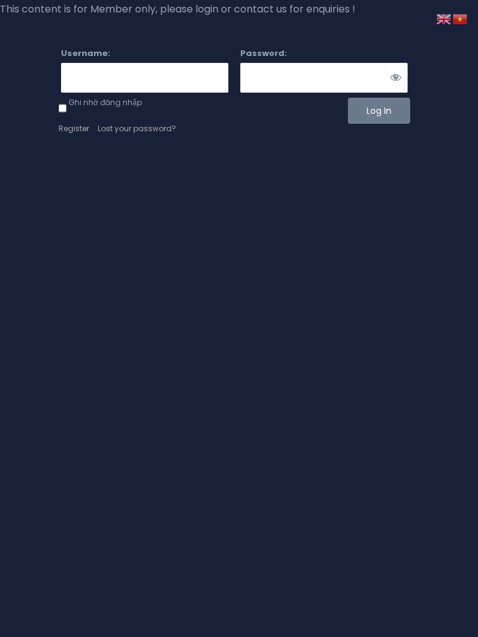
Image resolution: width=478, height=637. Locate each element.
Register (74, 128)
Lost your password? (137, 128)
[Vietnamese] (460, 18)
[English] (444, 18)
